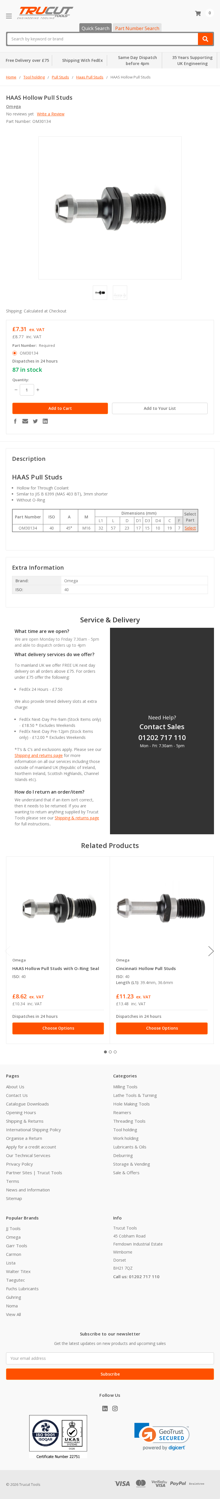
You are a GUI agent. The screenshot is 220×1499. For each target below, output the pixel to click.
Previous (7, 951)
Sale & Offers (126, 1172)
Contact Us (17, 1095)
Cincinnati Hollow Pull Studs (146, 968)
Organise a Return (24, 1138)
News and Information (28, 1190)
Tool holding (125, 1129)
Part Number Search (137, 28)
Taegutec (15, 1280)
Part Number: (33, 345)
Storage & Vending (131, 1164)
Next (211, 951)
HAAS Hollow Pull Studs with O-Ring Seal (55, 968)
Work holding (126, 1138)
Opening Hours (21, 1112)
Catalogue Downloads (27, 1104)
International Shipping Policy (33, 1129)
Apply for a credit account (31, 1147)
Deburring (123, 1155)
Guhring (13, 1297)
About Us (15, 1086)
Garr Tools (16, 1245)
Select (190, 528)
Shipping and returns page (39, 755)
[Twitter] (35, 421)
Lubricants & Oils (129, 1147)
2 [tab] (110, 1052)
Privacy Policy (19, 1164)
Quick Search (95, 28)
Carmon (13, 1254)
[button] (162, 1436)
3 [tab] (115, 1052)
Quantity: (20, 379)
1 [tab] (105, 1052)
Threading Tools (129, 1121)
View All (13, 1314)
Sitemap (14, 1198)
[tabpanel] (58, 950)
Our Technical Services (28, 1155)
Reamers (122, 1112)
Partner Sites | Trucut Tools (34, 1172)
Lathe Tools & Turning (135, 1095)
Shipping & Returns (25, 1121)
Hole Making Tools (131, 1104)
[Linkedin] (45, 421)
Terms (12, 1181)
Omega (13, 1237)
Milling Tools (125, 1086)
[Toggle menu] (9, 16)
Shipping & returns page (77, 818)
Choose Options (58, 1028)
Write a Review (50, 114)
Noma (12, 1306)
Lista (10, 1263)
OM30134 (29, 353)
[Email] (25, 421)
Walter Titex (18, 1271)
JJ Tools (13, 1228)
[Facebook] (15, 421)
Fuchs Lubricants (22, 1288)
